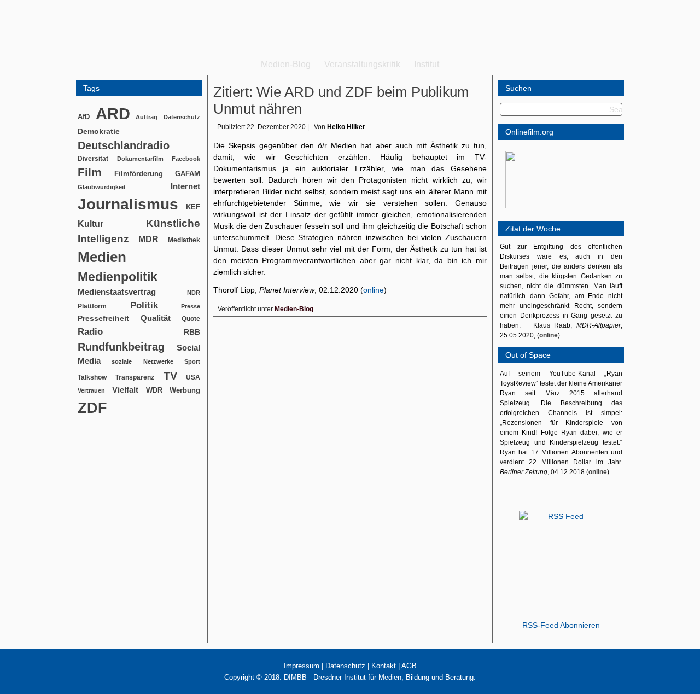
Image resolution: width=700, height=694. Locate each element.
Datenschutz (182, 117)
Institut (426, 64)
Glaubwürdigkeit (102, 187)
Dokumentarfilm (140, 158)
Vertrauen (91, 390)
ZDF (92, 407)
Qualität (156, 318)
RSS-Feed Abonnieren (561, 625)
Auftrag (147, 117)
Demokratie (99, 131)
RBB (192, 332)
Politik (144, 305)
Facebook (186, 158)
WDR (154, 390)
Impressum (301, 666)
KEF (193, 207)
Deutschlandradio (124, 145)
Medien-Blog (286, 64)
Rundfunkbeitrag (121, 347)
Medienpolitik (118, 277)
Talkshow (92, 377)
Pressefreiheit (103, 318)
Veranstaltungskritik (362, 64)
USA (193, 377)
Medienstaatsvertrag (117, 292)
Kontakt (383, 666)
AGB (409, 666)
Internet (185, 186)
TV (170, 376)
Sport (192, 361)
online (373, 289)
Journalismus (128, 204)
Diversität (93, 158)
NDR (193, 292)
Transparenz (134, 377)
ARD (113, 113)
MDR (148, 239)
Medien (102, 257)
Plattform (92, 306)
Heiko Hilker (346, 127)
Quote (191, 319)
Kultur (90, 224)
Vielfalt (125, 390)
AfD (84, 117)
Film (90, 172)
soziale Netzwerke (142, 361)
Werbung (185, 390)
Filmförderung (138, 174)
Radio (90, 331)
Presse (190, 306)
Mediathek (184, 239)
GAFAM (187, 174)
